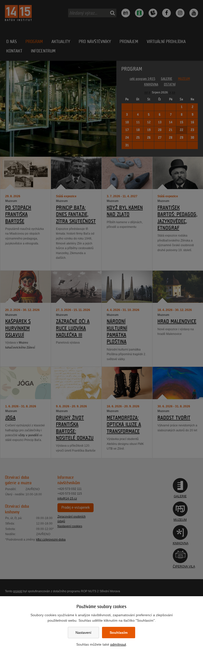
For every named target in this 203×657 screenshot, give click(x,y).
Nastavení (83, 633)
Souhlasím (118, 633)
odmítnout (118, 644)
